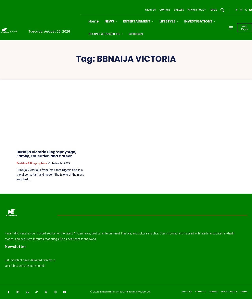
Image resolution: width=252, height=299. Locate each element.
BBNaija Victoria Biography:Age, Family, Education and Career (46, 154)
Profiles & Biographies (32, 163)
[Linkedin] (27, 292)
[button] (222, 10)
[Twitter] (245, 10)
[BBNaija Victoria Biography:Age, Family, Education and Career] (51, 120)
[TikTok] (36, 292)
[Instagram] (241, 10)
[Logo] (12, 214)
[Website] (55, 292)
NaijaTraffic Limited (112, 291)
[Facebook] (236, 10)
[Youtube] (64, 292)
